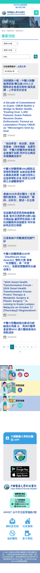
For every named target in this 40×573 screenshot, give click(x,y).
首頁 (3, 31)
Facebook (13, 374)
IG (20, 374)
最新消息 (19, 31)
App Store (20, 475)
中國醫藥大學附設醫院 (20, 487)
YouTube (26, 374)
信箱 (20, 405)
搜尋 (35, 56)
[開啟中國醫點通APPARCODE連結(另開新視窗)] (20, 456)
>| (20, 351)
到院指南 (20, 390)
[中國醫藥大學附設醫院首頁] (16, 12)
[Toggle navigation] (36, 12)
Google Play (20, 469)
